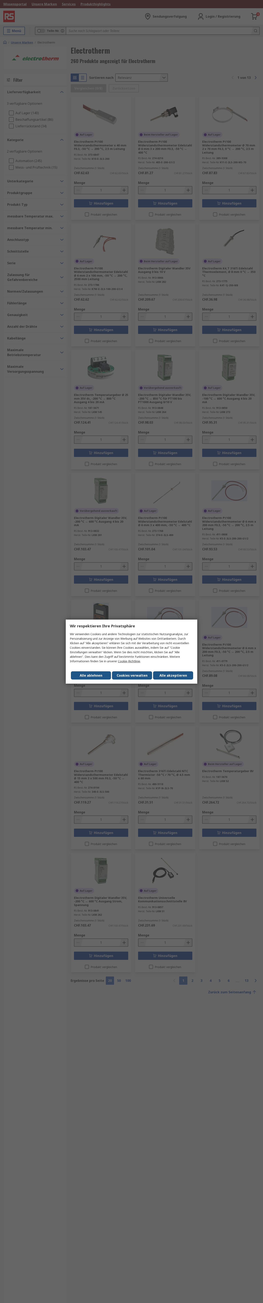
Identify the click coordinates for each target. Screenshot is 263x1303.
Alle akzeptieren (173, 675)
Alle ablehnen (91, 675)
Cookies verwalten (132, 675)
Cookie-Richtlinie (129, 661)
